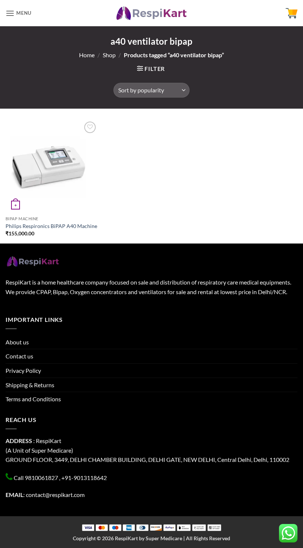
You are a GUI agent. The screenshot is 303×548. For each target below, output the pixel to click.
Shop (109, 54)
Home (87, 54)
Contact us (19, 356)
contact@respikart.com (55, 494)
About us (17, 342)
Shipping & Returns (30, 384)
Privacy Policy (23, 370)
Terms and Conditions (33, 398)
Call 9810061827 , (37, 477)
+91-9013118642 (84, 477)
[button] (18, 13)
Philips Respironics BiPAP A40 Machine (51, 226)
